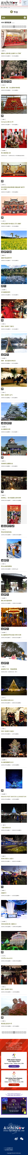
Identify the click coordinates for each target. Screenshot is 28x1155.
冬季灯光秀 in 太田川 (7, 859)
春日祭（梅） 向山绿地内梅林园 (10, 88)
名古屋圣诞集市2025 (7, 762)
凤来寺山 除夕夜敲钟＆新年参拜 (11, 498)
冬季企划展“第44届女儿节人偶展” (11, 224)
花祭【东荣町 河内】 (7, 989)
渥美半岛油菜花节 (6, 258)
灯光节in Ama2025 (6, 958)
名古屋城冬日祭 (5, 429)
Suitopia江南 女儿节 (7, 122)
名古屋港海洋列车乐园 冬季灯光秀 (11, 635)
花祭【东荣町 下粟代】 (8, 326)
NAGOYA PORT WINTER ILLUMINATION (13, 796)
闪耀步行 (3, 893)
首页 (1, 7)
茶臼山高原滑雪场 (6, 566)
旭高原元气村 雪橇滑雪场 (9, 669)
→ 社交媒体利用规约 (8, 1150)
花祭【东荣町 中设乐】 (8, 731)
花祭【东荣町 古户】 (7, 395)
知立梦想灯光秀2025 (7, 700)
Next (24, 26)
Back (3, 26)
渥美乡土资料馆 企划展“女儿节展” (11, 53)
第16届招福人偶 (6, 153)
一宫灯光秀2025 (6, 827)
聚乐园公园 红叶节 (6, 1023)
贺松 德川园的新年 (6, 601)
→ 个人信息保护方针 (8, 1148)
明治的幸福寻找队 (6, 532)
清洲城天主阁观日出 (7, 463)
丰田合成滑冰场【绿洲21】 (9, 924)
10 (22, 26)
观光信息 (5, 7)
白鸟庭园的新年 (5, 292)
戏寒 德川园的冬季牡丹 (8, 361)
